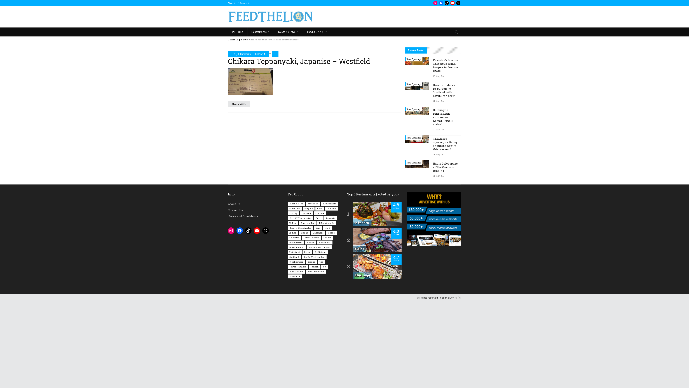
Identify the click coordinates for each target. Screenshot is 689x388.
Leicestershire (311, 237)
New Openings (413, 59)
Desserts (330, 218)
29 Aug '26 (438, 76)
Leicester (294, 237)
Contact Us (245, 3)
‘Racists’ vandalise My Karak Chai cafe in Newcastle (274, 39)
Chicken (306, 213)
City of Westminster (300, 218)
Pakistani (294, 252)
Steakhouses (296, 261)
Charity (293, 213)
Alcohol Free (296, 203)
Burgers (308, 208)
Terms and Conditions (243, 216)
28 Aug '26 (438, 101)
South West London (314, 257)
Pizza (307, 252)
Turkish (314, 266)
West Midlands (316, 271)
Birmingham (329, 203)
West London (296, 271)
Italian (304, 232)
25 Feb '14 (260, 53)
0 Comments (245, 53)
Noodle (310, 242)
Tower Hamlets (297, 266)
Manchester (295, 242)
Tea (322, 261)
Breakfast (294, 208)
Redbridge (320, 252)
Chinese (319, 213)
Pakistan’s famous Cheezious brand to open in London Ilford (445, 65)
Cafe (319, 208)
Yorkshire (294, 276)
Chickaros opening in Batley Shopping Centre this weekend (445, 144)
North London (296, 247)
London (328, 237)
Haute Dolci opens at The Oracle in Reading (445, 167)
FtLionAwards (326, 223)
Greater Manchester (300, 228)
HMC (327, 228)
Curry (319, 218)
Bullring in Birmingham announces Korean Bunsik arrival (443, 117)
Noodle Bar (325, 242)
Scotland (294, 257)
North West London (319, 247)
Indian (293, 232)
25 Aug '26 (438, 175)
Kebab (331, 232)
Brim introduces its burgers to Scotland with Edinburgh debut (444, 90)
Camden (331, 208)
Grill (318, 228)
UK (324, 266)
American (313, 203)
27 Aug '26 (438, 129)
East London (308, 223)
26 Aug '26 (438, 154)
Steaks (311, 261)
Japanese (318, 232)
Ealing (293, 223)
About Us (232, 3)
